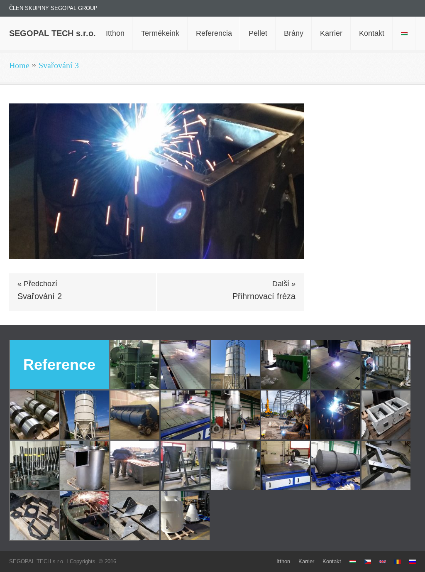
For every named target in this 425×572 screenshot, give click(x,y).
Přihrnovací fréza (264, 296)
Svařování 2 (39, 296)
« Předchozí (37, 284)
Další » (284, 284)
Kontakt (331, 561)
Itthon (283, 561)
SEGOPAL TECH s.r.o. (52, 33)
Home (19, 65)
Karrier (306, 561)
